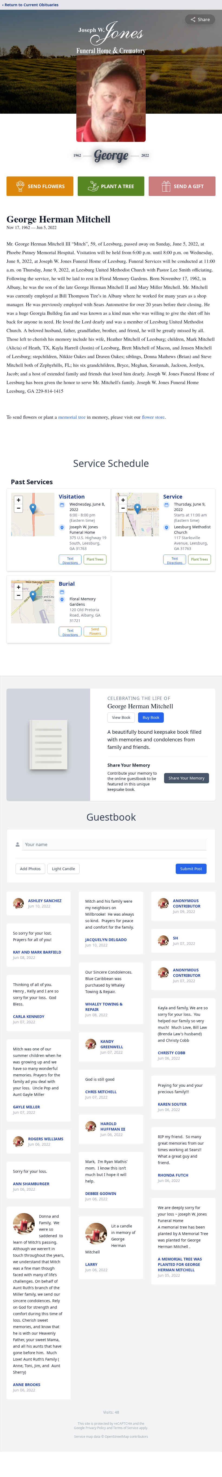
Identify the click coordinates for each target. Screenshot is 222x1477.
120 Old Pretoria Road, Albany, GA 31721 (85, 615)
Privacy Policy (96, 1428)
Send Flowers (95, 631)
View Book (121, 717)
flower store (153, 417)
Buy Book (151, 717)
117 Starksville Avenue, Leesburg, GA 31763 (191, 543)
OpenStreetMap (117, 1436)
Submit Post (191, 868)
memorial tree (72, 417)
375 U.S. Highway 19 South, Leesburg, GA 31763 (88, 543)
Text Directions (70, 560)
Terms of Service (125, 1428)
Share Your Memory (186, 778)
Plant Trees (95, 559)
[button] (33, 509)
